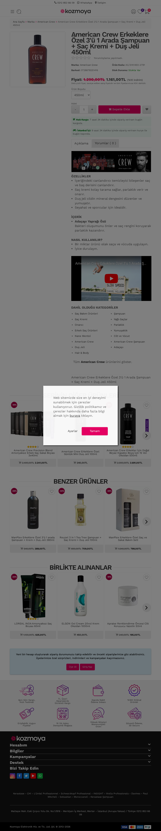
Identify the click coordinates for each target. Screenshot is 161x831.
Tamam (95, 431)
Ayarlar (73, 431)
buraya (75, 415)
